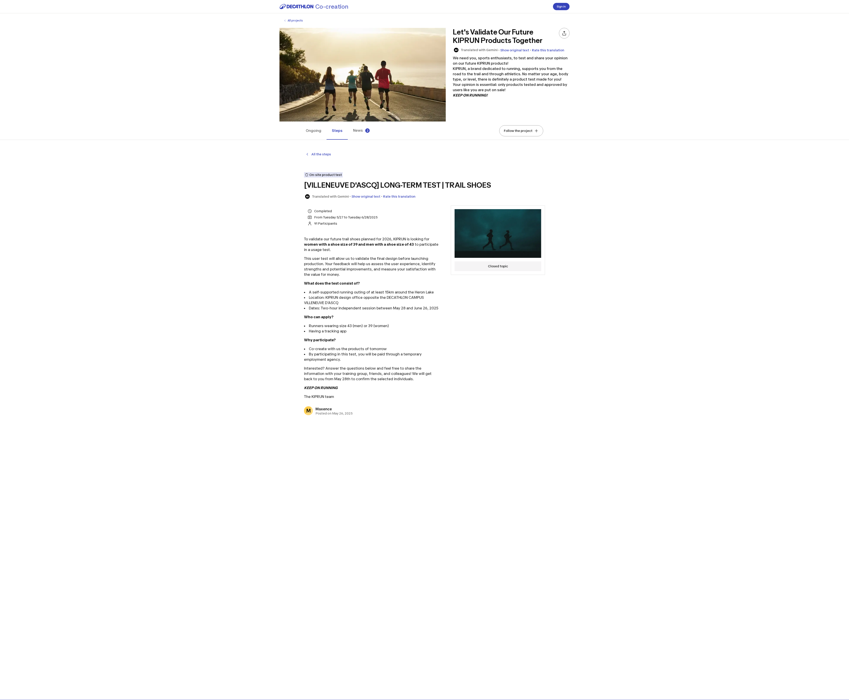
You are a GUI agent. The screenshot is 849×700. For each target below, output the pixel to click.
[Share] (564, 33)
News (361, 130)
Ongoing (313, 130)
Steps (337, 130)
